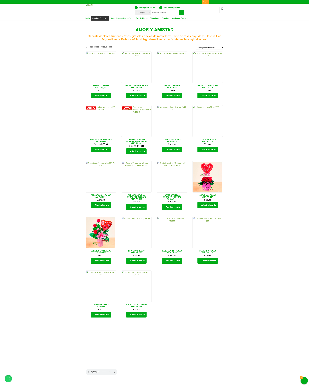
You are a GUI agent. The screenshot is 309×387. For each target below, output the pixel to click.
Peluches (165, 18)
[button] (8, 378)
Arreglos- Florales (99, 18)
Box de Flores (141, 18)
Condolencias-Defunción (121, 18)
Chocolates (154, 18)
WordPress (147, 383)
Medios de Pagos (179, 18)
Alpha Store (168, 383)
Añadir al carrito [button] (102, 95)
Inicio (87, 18)
